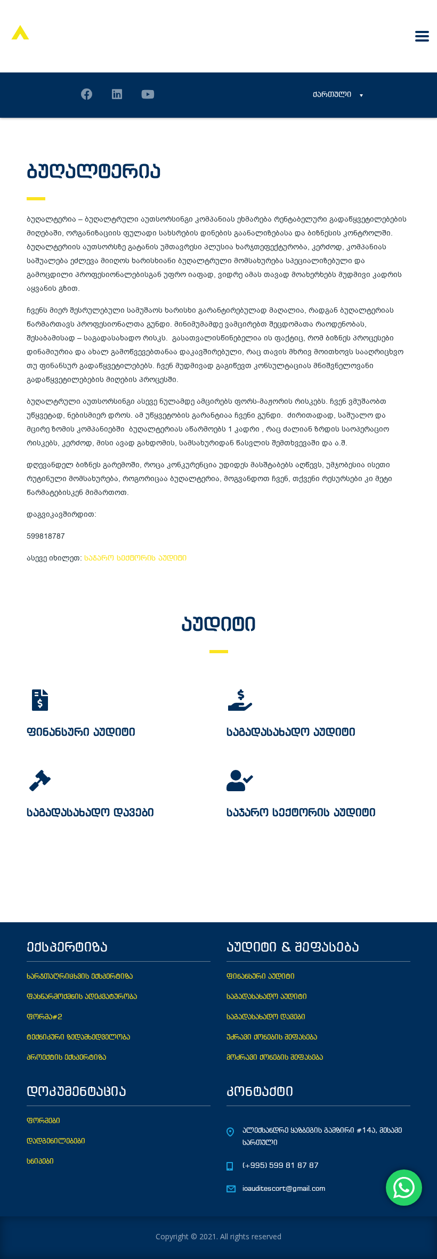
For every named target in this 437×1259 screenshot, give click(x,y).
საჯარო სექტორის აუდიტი (135, 559)
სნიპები (40, 1161)
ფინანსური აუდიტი (260, 976)
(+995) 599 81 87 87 (280, 1166)
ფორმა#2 (44, 1017)
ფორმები (43, 1121)
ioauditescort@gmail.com (283, 1188)
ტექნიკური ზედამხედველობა (78, 1037)
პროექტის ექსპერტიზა (66, 1057)
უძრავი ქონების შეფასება (271, 1037)
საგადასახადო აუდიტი (266, 997)
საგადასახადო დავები (265, 1017)
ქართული (332, 95)
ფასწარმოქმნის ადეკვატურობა (82, 997)
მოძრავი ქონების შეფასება (274, 1057)
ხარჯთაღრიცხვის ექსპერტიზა (80, 976)
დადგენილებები (56, 1141)
